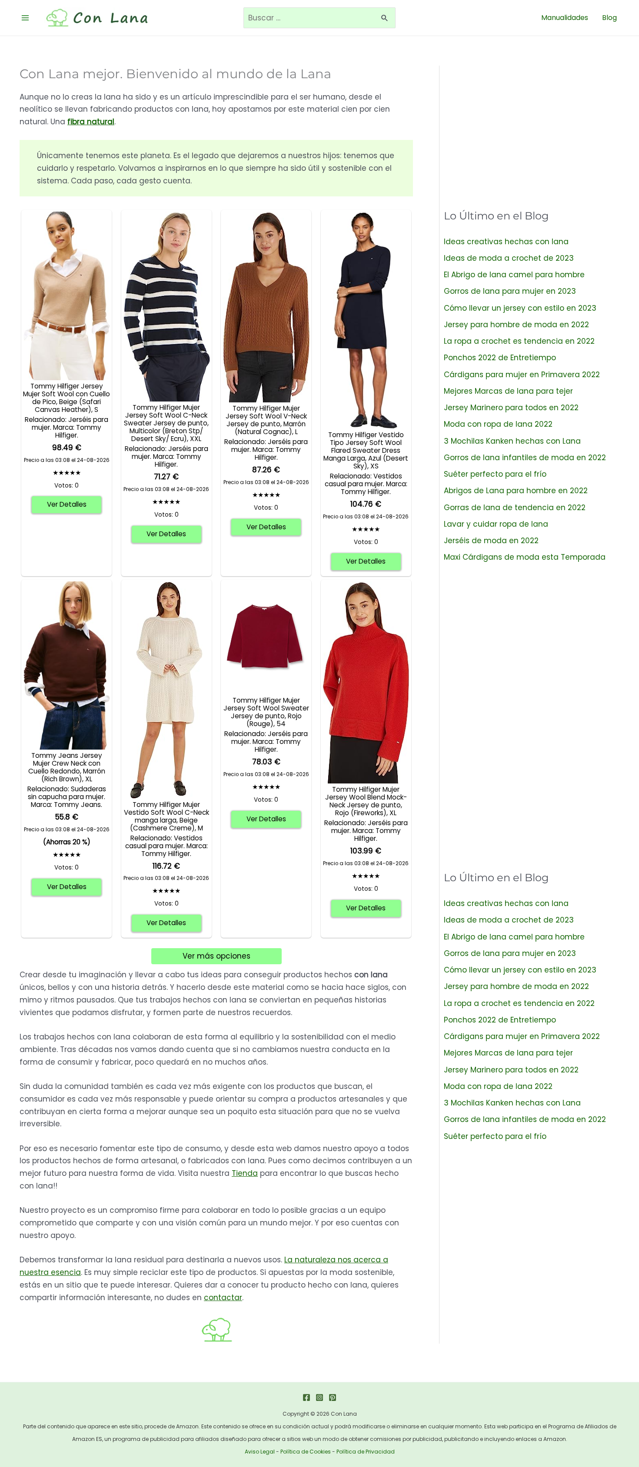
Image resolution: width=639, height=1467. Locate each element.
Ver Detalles (67, 504)
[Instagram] (319, 1397)
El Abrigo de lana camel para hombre (514, 274)
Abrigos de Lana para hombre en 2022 (516, 490)
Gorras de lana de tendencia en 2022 (515, 507)
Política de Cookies (305, 1451)
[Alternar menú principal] (25, 18)
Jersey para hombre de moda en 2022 (516, 324)
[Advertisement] (531, 126)
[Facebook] (306, 1397)
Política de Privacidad (365, 1451)
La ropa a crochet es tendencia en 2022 (519, 341)
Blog (609, 18)
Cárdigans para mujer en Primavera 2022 (522, 374)
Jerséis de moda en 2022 (491, 540)
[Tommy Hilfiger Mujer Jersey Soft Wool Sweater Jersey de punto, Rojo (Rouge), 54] (266, 637)
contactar (223, 1297)
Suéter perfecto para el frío (495, 474)
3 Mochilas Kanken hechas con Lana (512, 441)
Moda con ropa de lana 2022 (498, 424)
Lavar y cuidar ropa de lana (496, 524)
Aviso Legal (260, 1451)
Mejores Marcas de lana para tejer (508, 391)
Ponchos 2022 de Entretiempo (500, 357)
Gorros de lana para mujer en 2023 (510, 291)
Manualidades (564, 18)
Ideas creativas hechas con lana (506, 241)
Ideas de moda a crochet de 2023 (509, 258)
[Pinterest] (332, 1397)
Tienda (245, 1173)
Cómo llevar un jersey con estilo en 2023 (520, 308)
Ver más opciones (216, 956)
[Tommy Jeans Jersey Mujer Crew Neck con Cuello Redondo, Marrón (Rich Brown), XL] (66, 665)
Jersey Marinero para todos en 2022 (511, 407)
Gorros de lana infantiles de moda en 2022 (525, 457)
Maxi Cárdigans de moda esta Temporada (525, 557)
